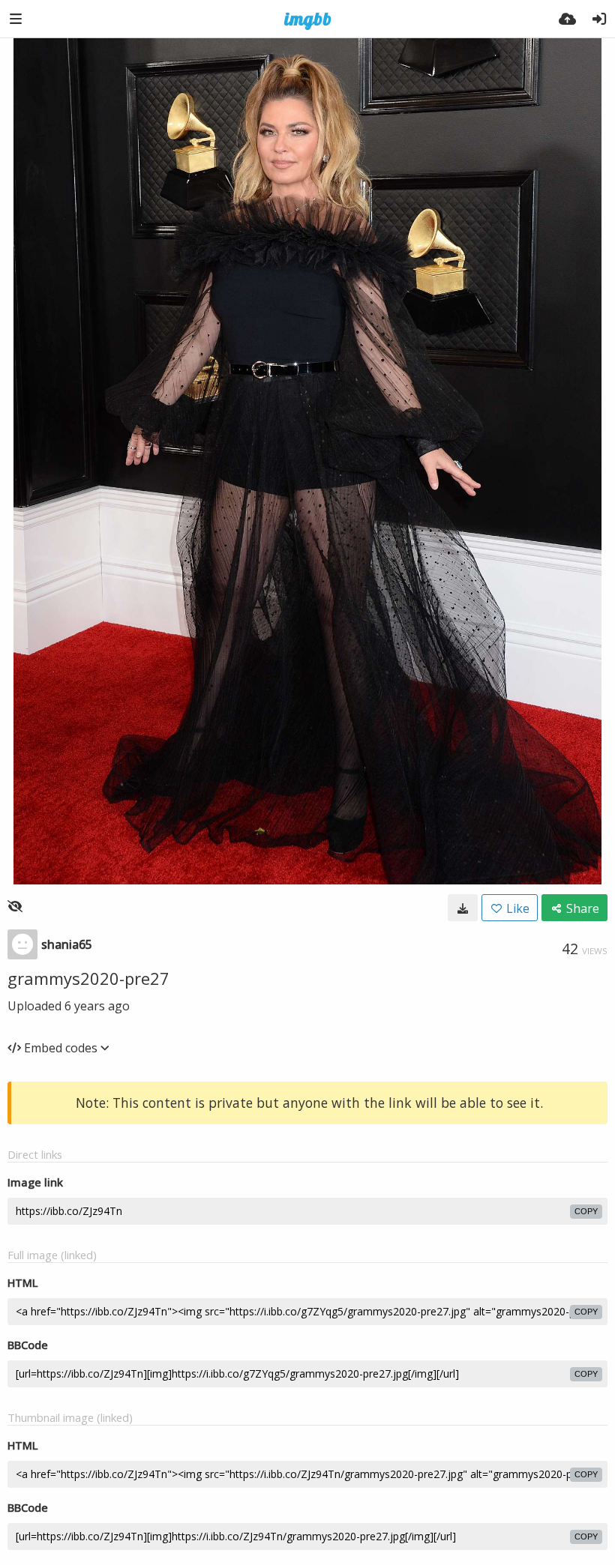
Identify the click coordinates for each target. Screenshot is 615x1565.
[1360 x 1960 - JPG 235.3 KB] (463, 907)
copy (586, 1211)
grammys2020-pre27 (89, 978)
